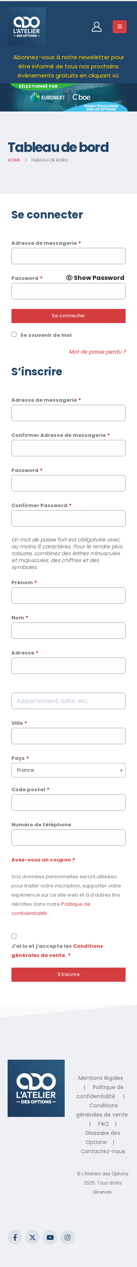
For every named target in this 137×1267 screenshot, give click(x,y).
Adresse (24, 652)
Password (27, 278)
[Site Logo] (27, 27)
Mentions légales (100, 1078)
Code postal (30, 789)
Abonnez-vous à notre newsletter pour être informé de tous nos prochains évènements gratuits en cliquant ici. (68, 66)
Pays (20, 758)
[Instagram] (67, 1237)
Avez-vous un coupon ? (43, 859)
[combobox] (68, 770)
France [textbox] (25, 770)
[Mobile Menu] (120, 26)
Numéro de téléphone (41, 824)
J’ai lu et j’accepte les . (57, 950)
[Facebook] (15, 1237)
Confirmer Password (41, 505)
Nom (19, 617)
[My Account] (96, 27)
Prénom (24, 582)
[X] (32, 1237)
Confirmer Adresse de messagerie (60, 435)
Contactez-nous (103, 1151)
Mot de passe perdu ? (97, 352)
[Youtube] (50, 1237)
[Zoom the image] (36, 1064)
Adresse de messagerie (46, 243)
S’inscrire (68, 974)
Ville (19, 723)
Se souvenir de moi (46, 335)
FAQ (103, 1124)
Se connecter (68, 315)
